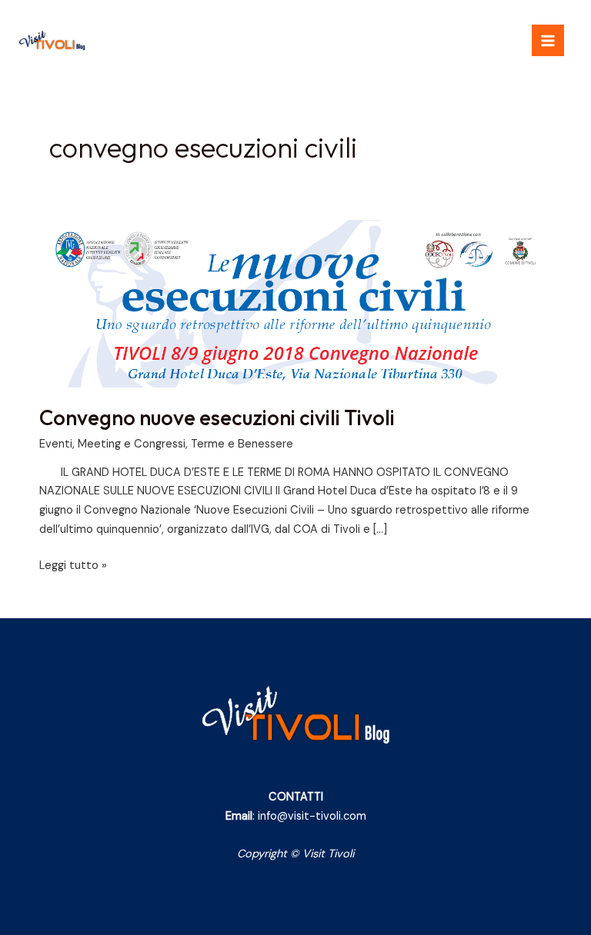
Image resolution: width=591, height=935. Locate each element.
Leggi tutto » (73, 565)
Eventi (55, 444)
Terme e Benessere (242, 444)
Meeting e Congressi (131, 444)
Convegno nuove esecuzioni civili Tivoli (217, 417)
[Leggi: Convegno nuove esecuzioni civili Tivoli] (295, 303)
